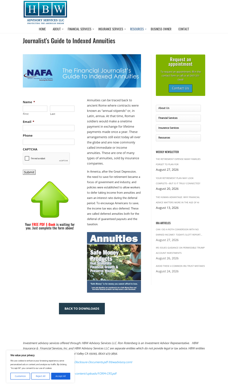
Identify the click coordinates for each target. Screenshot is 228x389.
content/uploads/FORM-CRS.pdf (95, 373)
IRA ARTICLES (163, 223)
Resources (137, 29)
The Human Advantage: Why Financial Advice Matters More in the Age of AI (178, 200)
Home (42, 29)
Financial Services (79, 29)
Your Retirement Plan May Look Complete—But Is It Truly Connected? (178, 181)
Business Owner (161, 29)
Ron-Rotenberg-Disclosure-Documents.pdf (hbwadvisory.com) (93, 362)
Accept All (61, 376)
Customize (20, 376)
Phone (28, 136)
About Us (163, 108)
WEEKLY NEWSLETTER (167, 152)
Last (52, 114)
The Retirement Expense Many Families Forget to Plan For (178, 162)
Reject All (40, 376)
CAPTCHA (30, 149)
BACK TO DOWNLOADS (82, 308)
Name (29, 102)
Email (28, 122)
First (26, 114)
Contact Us (180, 88)
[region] (40, 366)
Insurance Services (110, 29)
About (57, 29)
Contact (183, 29)
